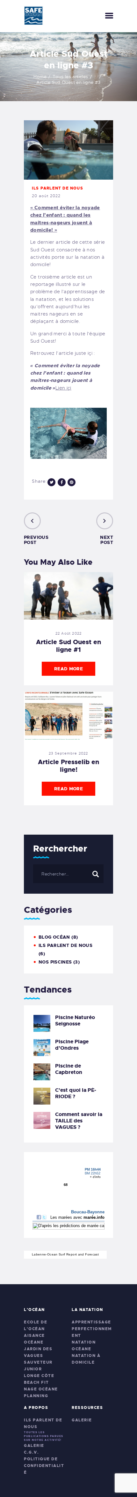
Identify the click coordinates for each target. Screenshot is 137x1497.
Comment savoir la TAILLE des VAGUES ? (78, 1120)
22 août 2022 (68, 633)
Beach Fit (36, 1382)
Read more (68, 669)
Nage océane (41, 1389)
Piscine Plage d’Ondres (72, 1045)
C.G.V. (31, 1452)
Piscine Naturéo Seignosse (75, 1020)
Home (40, 76)
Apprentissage (91, 1322)
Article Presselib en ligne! (68, 765)
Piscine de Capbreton (68, 1069)
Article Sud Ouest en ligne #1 (68, 645)
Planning (36, 1395)
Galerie (34, 1445)
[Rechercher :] (68, 874)
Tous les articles (70, 76)
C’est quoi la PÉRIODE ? (75, 1093)
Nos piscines (55, 962)
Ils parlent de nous (57, 188)
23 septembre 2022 (68, 753)
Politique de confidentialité (44, 1465)
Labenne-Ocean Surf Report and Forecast (65, 1254)
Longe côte (39, 1375)
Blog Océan (54, 937)
